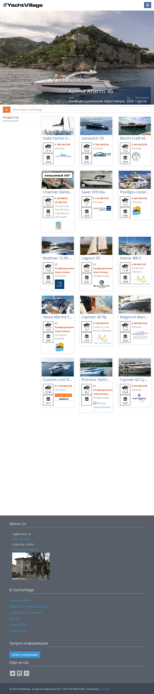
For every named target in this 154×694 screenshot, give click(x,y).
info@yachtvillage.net (25, 549)
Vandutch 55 (93, 138)
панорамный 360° (57, 175)
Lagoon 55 (91, 258)
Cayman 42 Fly (94, 316)
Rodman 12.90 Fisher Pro (65, 258)
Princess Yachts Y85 (99, 379)
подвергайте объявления (25, 612)
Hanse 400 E (130, 258)
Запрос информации (25, 654)
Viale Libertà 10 (21, 539)
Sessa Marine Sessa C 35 (64, 316)
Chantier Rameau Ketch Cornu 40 (72, 192)
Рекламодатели (19, 600)
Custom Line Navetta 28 (64, 379)
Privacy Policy (17, 630)
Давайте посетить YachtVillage (28, 606)
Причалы (15, 618)
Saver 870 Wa (93, 192)
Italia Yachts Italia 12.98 (63, 138)
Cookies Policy (18, 624)
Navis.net (105, 689)
